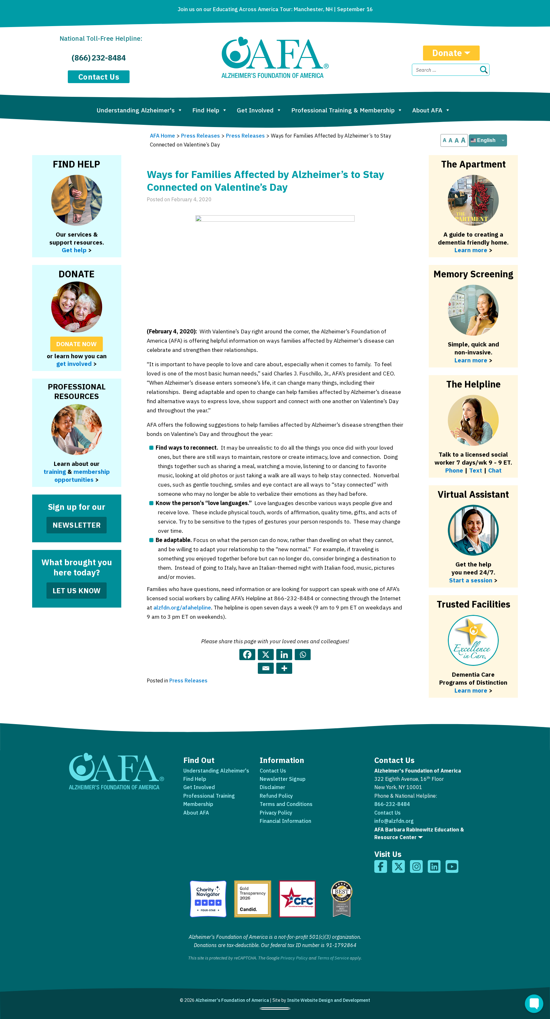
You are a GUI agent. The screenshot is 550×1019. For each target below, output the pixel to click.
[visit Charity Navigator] (208, 898)
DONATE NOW (76, 344)
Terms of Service (333, 958)
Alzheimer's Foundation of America (232, 1000)
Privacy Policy (276, 812)
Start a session (470, 580)
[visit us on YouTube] (452, 866)
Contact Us (98, 77)
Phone (454, 470)
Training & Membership (343, 110)
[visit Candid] (252, 898)
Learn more (471, 360)
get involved (74, 363)
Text (475, 470)
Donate (447, 52)
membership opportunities (82, 475)
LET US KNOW (77, 590)
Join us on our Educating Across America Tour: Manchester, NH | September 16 (275, 9)
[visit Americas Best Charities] (341, 898)
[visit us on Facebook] (380, 866)
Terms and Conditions (286, 804)
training (55, 471)
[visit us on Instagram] (416, 866)
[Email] (266, 668)
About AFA (427, 110)
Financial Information (285, 821)
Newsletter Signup (283, 779)
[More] (284, 668)
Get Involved (255, 110)
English (486, 140)
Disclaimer (272, 787)
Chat (495, 470)
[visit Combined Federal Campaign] (297, 898)
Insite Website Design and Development (328, 1000)
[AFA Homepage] (275, 57)
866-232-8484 (392, 804)
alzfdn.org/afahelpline (182, 607)
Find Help (205, 110)
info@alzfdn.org (394, 821)
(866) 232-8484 (99, 58)
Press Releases (188, 680)
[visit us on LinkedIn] (434, 866)
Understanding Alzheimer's (135, 110)
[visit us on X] (398, 866)
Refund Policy (276, 796)
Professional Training (209, 796)
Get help (74, 250)
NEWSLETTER (77, 525)
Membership (198, 804)
